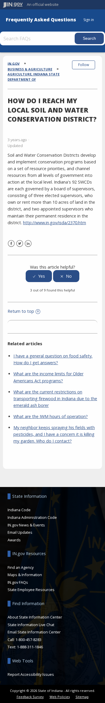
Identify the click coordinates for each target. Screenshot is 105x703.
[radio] (39, 276)
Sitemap (82, 697)
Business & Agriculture (30, 69)
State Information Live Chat (31, 624)
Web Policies (60, 697)
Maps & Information (25, 574)
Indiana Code (19, 509)
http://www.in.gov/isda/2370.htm (54, 222)
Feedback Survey (30, 697)
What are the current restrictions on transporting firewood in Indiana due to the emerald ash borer (55, 398)
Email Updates (20, 532)
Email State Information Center (34, 632)
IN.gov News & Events (26, 525)
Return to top (21, 311)
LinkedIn (28, 243)
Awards (14, 540)
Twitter (19, 243)
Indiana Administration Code (32, 517)
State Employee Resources (31, 589)
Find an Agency (21, 567)
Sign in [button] (88, 19)
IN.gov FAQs (18, 582)
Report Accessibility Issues (31, 674)
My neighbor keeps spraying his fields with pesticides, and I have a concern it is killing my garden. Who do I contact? (54, 434)
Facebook (11, 243)
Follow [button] (83, 64)
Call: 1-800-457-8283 (24, 639)
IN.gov (14, 63)
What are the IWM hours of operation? (50, 416)
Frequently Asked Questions (41, 20)
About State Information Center (35, 617)
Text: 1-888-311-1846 (25, 647)
